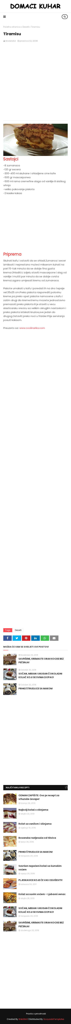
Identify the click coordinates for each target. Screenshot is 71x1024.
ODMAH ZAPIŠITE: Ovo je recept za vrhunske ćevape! (38, 797)
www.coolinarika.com (32, 328)
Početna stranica (11, 26)
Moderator (10, 40)
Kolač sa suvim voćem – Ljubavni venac (42, 894)
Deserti (25, 26)
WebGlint (23, 1019)
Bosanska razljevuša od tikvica (37, 837)
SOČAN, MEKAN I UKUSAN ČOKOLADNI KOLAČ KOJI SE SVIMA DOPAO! (40, 675)
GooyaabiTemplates (53, 1019)
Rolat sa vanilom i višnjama (35, 823)
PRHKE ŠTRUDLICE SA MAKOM (35, 688)
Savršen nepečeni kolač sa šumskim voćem (40, 867)
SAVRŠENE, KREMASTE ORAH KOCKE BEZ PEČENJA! (41, 660)
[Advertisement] (35, 81)
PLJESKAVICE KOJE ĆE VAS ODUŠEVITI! (40, 880)
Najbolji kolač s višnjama (33, 809)
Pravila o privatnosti (36, 1013)
